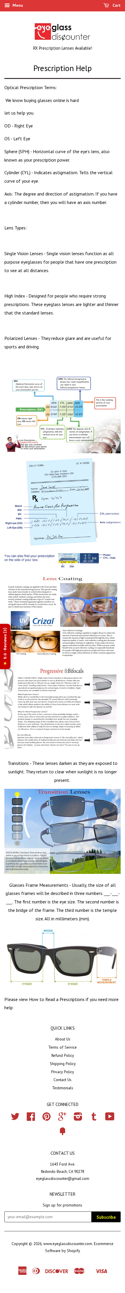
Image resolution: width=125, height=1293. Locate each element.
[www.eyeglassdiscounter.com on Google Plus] (62, 1118)
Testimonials (62, 1087)
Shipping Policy (63, 1063)
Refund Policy (62, 1055)
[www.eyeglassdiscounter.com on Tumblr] (94, 1118)
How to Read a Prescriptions (57, 999)
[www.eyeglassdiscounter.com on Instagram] (78, 1118)
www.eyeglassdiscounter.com (67, 1243)
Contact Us (62, 1079)
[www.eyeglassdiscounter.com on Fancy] (62, 1133)
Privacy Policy (62, 1071)
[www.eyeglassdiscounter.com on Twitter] (15, 1118)
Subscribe (106, 1217)
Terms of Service (62, 1047)
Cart (116, 5)
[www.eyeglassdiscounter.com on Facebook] (30, 1118)
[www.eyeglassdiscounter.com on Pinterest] (46, 1118)
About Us (62, 1039)
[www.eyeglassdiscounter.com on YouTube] (110, 1118)
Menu (17, 5)
